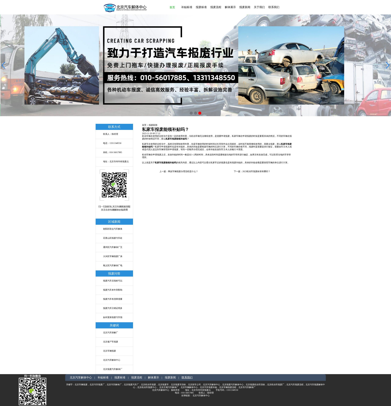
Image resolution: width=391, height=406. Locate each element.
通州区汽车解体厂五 (112, 247)
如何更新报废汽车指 (112, 317)
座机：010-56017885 (112, 152)
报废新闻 (153, 125)
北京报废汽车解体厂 (112, 369)
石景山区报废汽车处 (112, 238)
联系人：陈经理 (110, 134)
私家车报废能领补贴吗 (176, 139)
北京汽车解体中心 (111, 360)
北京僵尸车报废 (110, 342)
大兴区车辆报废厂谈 (112, 256)
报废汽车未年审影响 (112, 290)
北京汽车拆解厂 (110, 332)
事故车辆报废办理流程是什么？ (183, 171)
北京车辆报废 (109, 351)
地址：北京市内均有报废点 (116, 161)
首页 (172, 7)
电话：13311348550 (112, 143)
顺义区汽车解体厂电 (112, 265)
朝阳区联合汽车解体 (112, 229)
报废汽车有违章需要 (112, 299)
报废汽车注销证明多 (112, 308)
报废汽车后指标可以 (112, 281)
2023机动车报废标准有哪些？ (256, 171)
